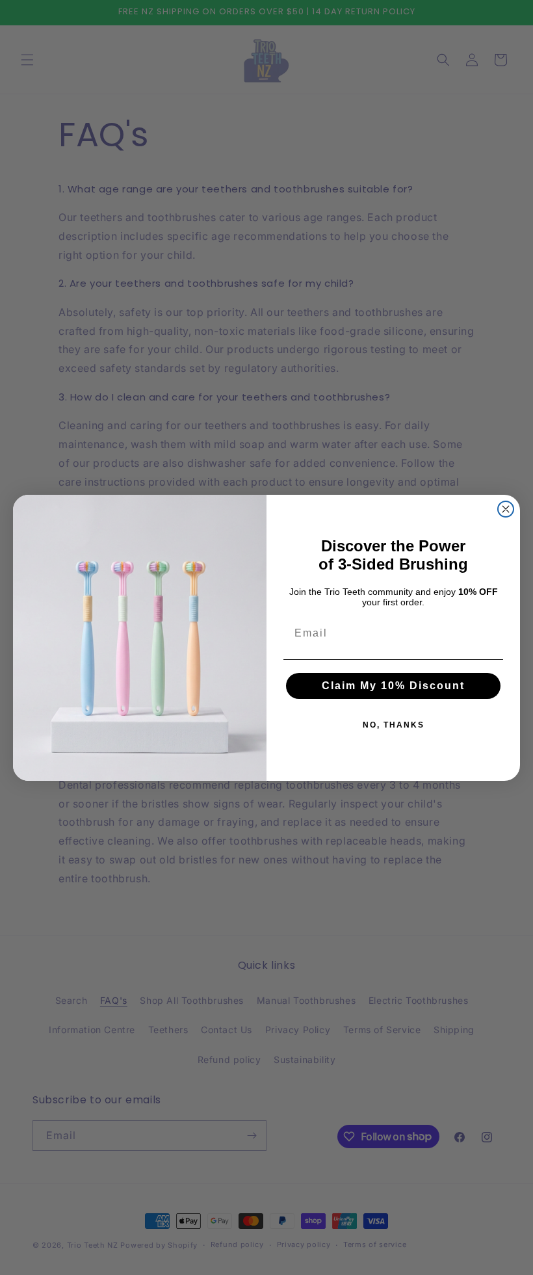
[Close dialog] (506, 509)
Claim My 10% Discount (393, 685)
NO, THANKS (393, 725)
